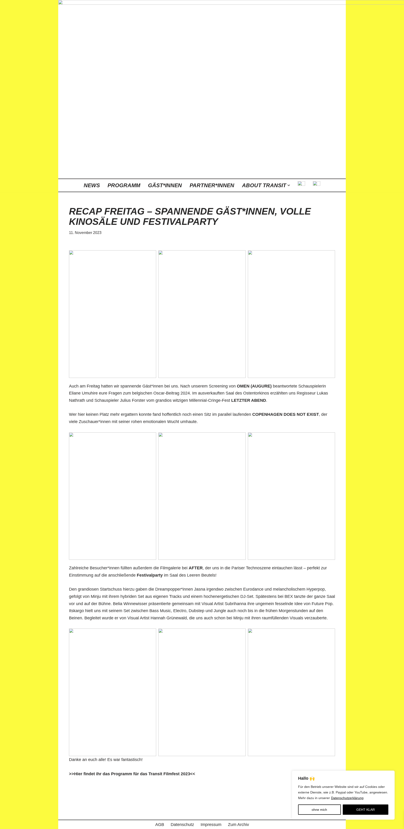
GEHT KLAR (365, 809)
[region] (343, 795)
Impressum (211, 824)
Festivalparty (150, 575)
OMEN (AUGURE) (254, 386)
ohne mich (319, 809)
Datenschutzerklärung (347, 798)
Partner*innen (212, 185)
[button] (288, 185)
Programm (124, 185)
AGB (159, 824)
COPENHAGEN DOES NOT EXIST (285, 414)
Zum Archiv (238, 824)
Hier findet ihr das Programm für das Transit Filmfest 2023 (132, 774)
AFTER (196, 568)
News (92, 185)
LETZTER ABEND (248, 400)
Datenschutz (182, 824)
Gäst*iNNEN (165, 185)
